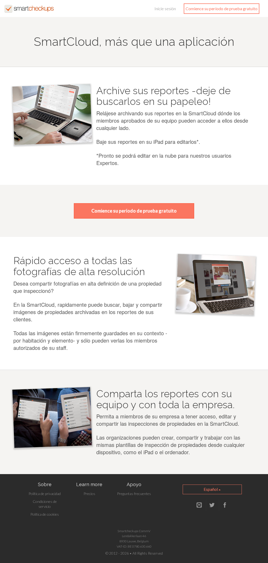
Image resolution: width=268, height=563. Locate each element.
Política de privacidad (45, 493)
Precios (89, 493)
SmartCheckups (29, 8)
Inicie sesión (165, 8)
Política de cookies (44, 514)
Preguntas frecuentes (134, 493)
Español (211, 489)
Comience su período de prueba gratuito (222, 8)
